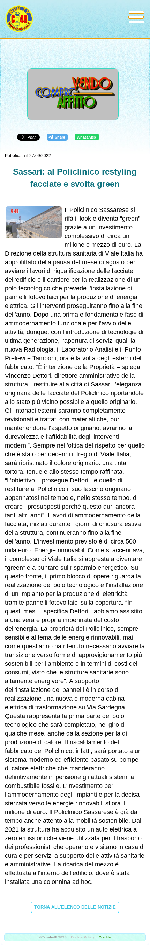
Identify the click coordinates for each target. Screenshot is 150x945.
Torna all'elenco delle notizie (75, 907)
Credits (105, 937)
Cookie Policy (83, 937)
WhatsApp (86, 137)
